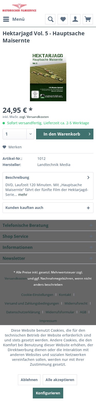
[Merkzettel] (63, 19)
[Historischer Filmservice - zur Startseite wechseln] (19, 7)
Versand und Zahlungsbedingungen (32, 303)
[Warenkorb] (88, 19)
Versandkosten (16, 278)
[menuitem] (13, 19)
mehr (22, 194)
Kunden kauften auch (24, 207)
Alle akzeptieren (60, 379)
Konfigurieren (48, 393)
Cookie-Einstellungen (37, 294)
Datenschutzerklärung (23, 312)
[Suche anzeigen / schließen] (50, 19)
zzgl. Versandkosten (34, 117)
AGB (83, 312)
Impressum (48, 320)
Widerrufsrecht (76, 303)
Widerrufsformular (60, 312)
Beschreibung (17, 177)
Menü (18, 19)
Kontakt (65, 294)
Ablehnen (29, 379)
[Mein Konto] (75, 19)
